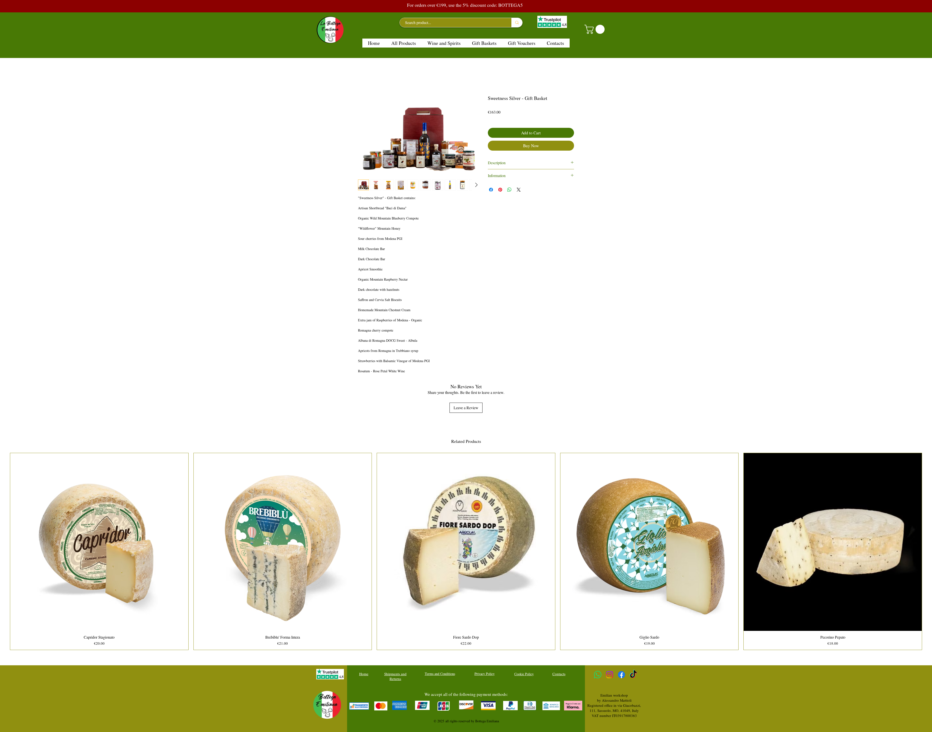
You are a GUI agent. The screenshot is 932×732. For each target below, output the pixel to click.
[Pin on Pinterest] (500, 190)
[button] (595, 29)
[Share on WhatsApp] (509, 190)
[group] (466, 551)
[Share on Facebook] (491, 190)
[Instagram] (609, 674)
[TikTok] (633, 674)
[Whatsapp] (597, 674)
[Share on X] (519, 190)
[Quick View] (99, 542)
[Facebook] (621, 674)
